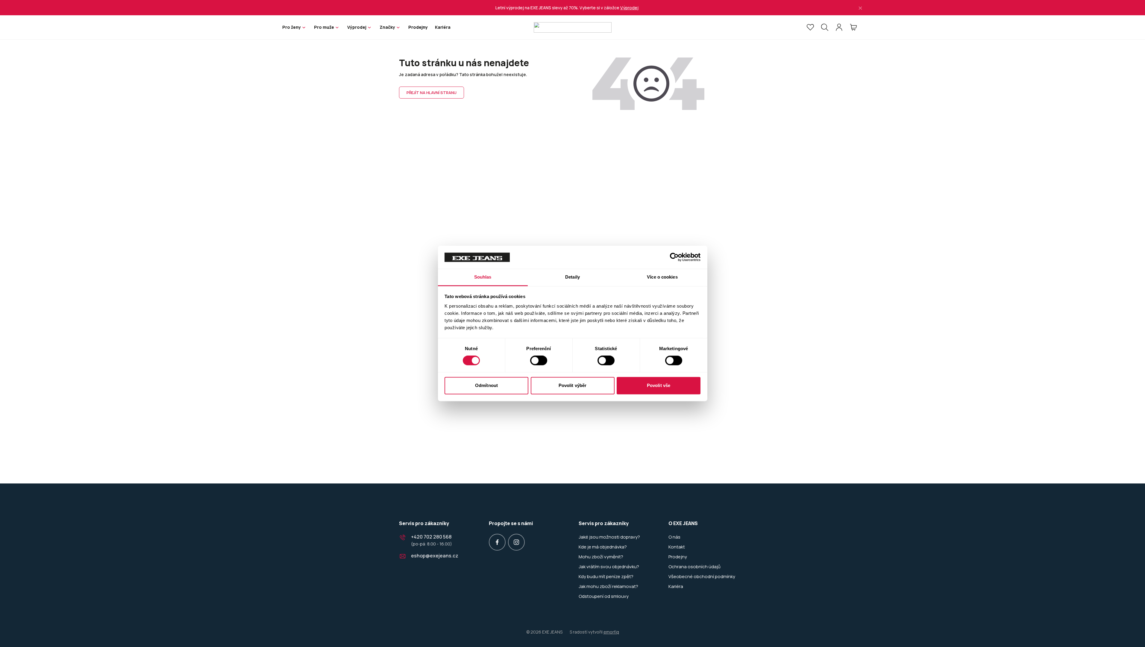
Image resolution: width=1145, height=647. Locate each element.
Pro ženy (291, 27)
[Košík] (853, 27)
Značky (387, 27)
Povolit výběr (572, 385)
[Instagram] (516, 542)
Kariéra (443, 27)
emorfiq (611, 632)
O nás (674, 537)
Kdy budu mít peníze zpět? (606, 577)
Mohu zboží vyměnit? (601, 557)
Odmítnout (486, 385)
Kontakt (676, 547)
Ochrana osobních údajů (694, 567)
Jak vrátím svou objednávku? (609, 567)
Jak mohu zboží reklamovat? (608, 586)
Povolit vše (658, 385)
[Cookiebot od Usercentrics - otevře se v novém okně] (674, 257)
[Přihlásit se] (839, 27)
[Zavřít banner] (860, 7)
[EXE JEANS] (573, 27)
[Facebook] (497, 542)
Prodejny (418, 27)
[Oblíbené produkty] (810, 27)
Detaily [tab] (572, 276)
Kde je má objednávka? (603, 547)
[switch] (538, 360)
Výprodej (629, 7)
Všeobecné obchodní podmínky (701, 577)
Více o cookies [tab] (662, 276)
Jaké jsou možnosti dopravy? (609, 537)
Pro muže (324, 27)
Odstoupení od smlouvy (604, 596)
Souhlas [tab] (483, 276)
